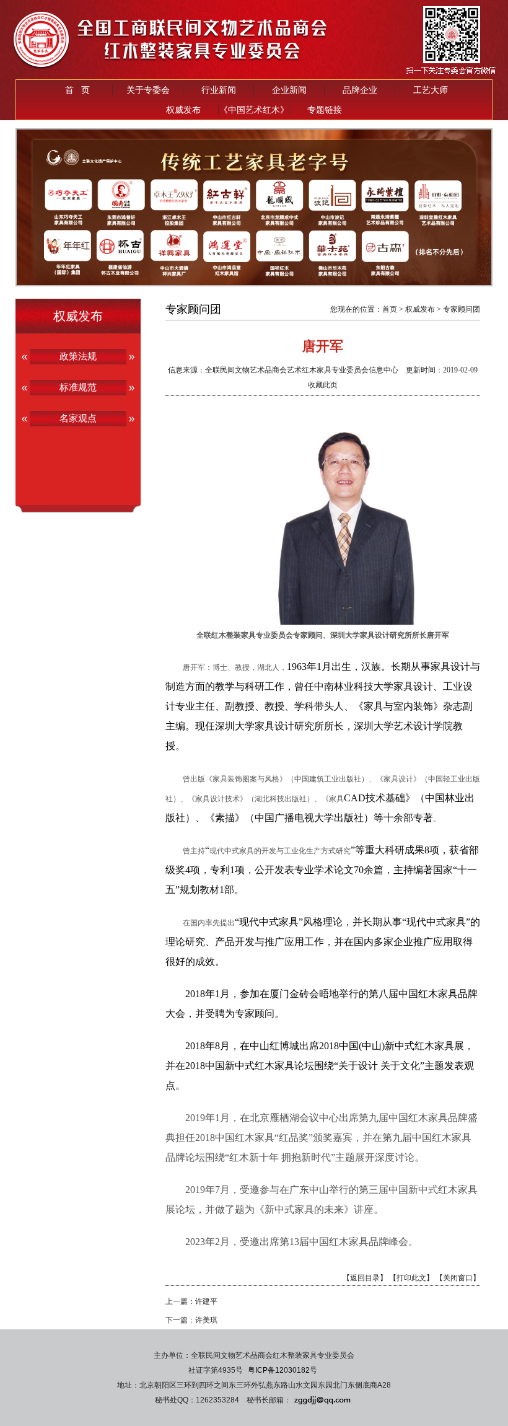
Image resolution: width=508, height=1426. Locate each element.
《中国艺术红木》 (254, 110)
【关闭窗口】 (458, 1278)
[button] (230, 276)
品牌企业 (360, 90)
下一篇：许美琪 (191, 1320)
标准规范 (78, 387)
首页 (389, 309)
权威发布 (183, 110)
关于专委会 (148, 90)
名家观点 (78, 418)
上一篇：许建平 (191, 1301)
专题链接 (324, 110)
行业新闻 (218, 90)
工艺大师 (430, 90)
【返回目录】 (365, 1278)
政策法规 (78, 356)
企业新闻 (289, 90)
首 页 (77, 90)
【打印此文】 (411, 1278)
